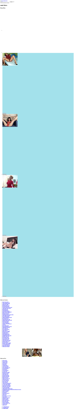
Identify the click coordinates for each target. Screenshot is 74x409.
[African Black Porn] (3, 0)
